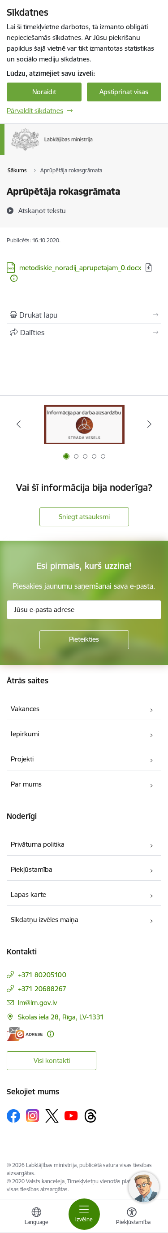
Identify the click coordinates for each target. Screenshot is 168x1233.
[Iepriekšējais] (18, 424)
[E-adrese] (25, 1034)
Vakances (25, 708)
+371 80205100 (42, 975)
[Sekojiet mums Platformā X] (52, 1116)
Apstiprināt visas (123, 91)
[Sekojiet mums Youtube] (71, 1115)
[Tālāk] (149, 424)
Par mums (26, 784)
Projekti (22, 759)
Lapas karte (28, 894)
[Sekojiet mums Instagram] (32, 1115)
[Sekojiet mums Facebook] (13, 1116)
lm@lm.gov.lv (37, 1002)
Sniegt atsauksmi (84, 516)
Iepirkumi (25, 734)
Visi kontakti (52, 1060)
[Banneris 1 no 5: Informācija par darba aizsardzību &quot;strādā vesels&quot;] (84, 424)
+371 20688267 (42, 988)
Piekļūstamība (31, 869)
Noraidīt (44, 91)
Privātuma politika (38, 844)
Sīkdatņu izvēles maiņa (44, 919)
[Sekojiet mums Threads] (90, 1116)
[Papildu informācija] (13, 278)
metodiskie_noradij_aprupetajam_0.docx (80, 267)
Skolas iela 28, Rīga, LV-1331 (61, 1017)
